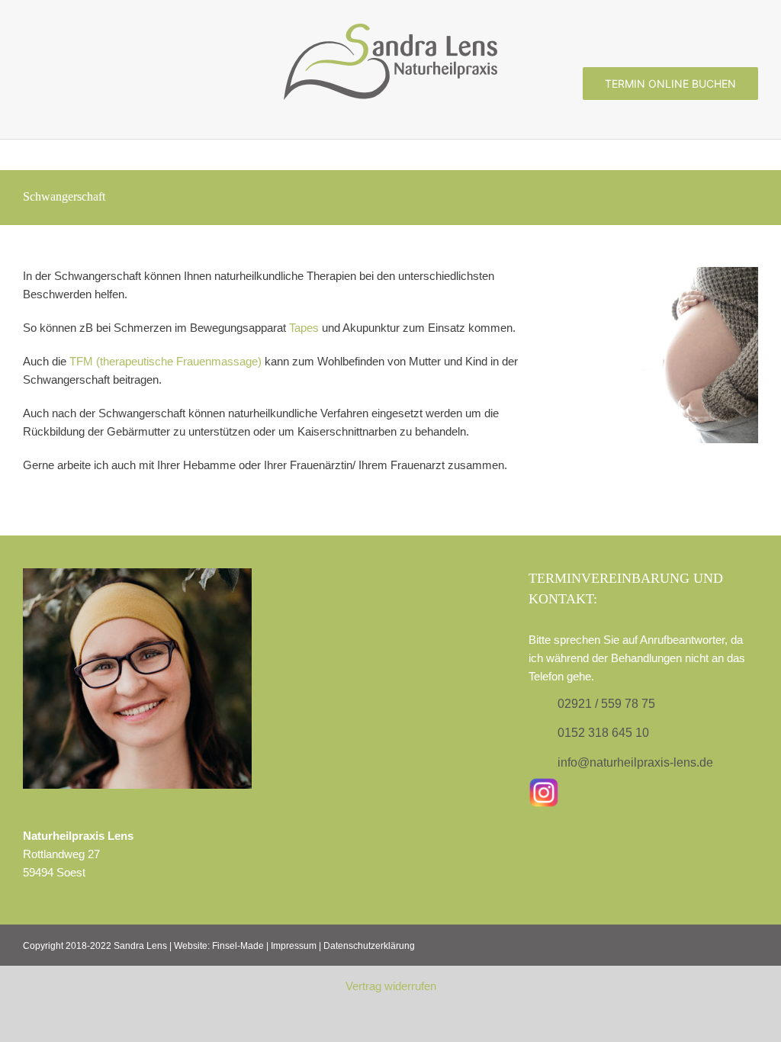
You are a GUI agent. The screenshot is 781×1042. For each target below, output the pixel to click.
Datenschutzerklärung (369, 946)
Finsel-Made (238, 946)
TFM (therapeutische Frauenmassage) (165, 361)
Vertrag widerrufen (391, 985)
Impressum (294, 946)
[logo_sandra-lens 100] (390, 29)
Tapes (304, 327)
